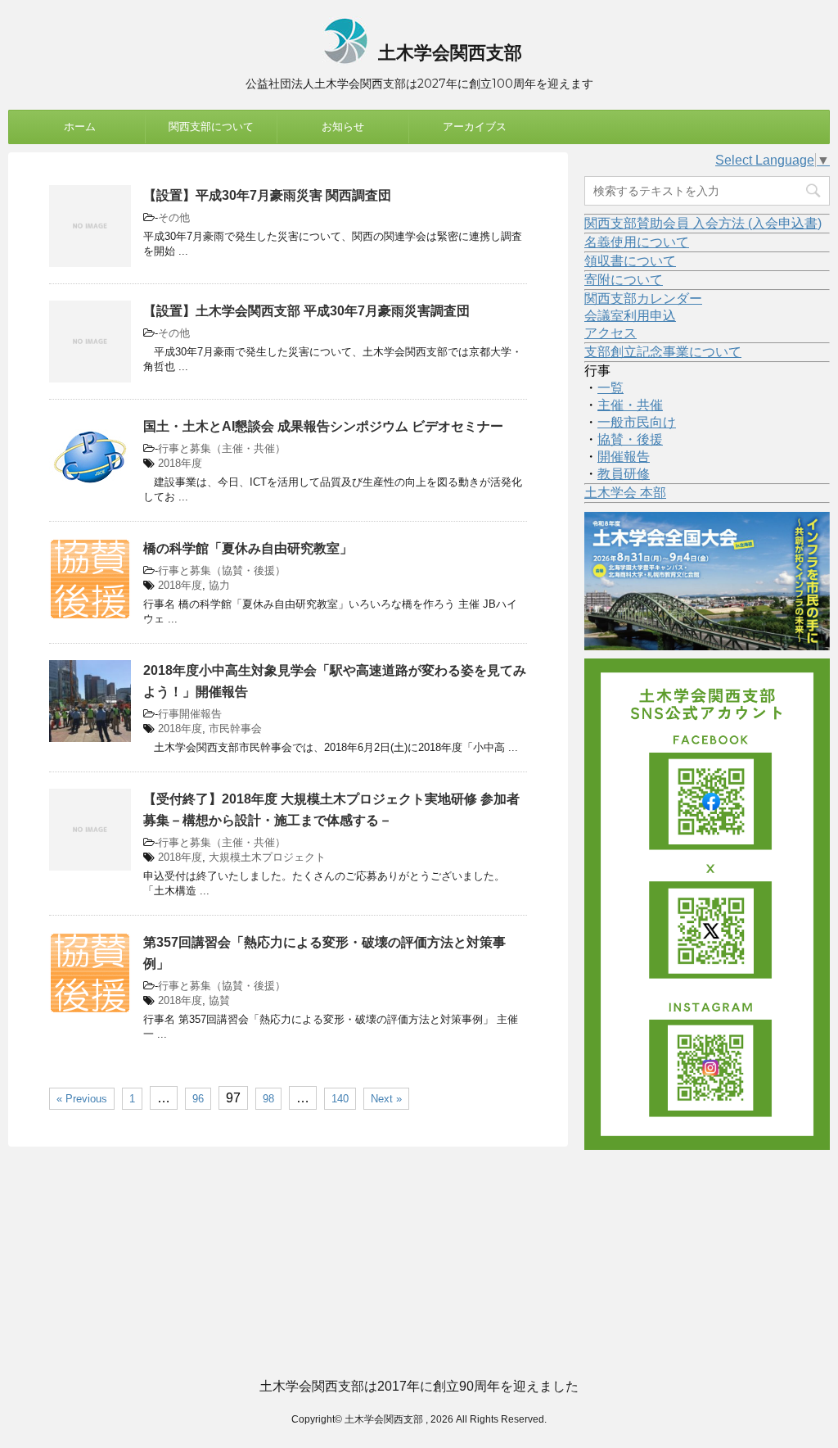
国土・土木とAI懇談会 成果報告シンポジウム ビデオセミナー (323, 426)
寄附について (623, 280)
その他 (174, 217)
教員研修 (623, 474)
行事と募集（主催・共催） (222, 448)
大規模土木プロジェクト (267, 857)
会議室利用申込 (630, 316)
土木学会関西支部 (447, 53)
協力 (219, 585)
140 (340, 1099)
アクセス (610, 333)
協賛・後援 (630, 439)
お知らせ (343, 126)
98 (268, 1099)
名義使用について (636, 242)
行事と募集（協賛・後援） (222, 570)
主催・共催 (630, 405)
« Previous (81, 1099)
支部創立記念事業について (662, 352)
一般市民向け (636, 422)
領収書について (630, 261)
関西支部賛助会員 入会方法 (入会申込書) (703, 223)
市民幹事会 (235, 728)
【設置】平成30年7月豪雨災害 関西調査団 (267, 195)
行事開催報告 (190, 714)
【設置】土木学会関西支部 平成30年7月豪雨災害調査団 (306, 311)
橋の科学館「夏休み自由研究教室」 (248, 548)
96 (198, 1099)
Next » (386, 1099)
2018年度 (180, 463)
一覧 (610, 388)
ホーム (80, 126)
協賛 (219, 1000)
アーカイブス (475, 126)
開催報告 (623, 457)
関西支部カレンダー (643, 298)
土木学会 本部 (625, 493)
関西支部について (211, 126)
